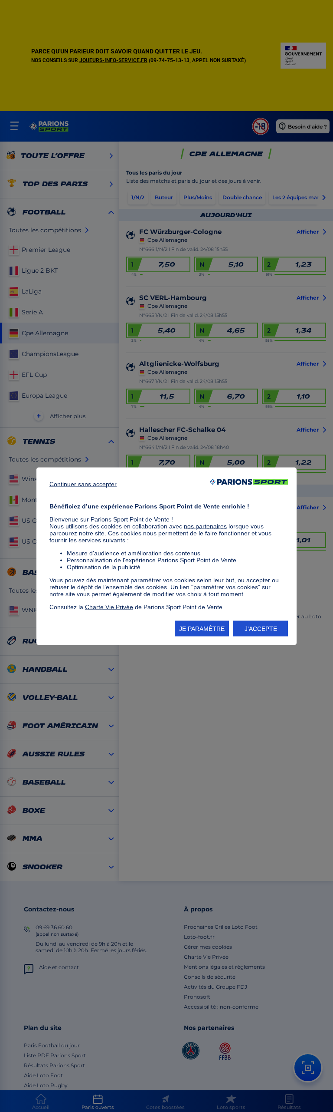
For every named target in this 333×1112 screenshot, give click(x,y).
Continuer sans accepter (83, 483)
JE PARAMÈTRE (202, 628)
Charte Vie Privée (109, 606)
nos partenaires (205, 525)
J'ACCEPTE (261, 628)
